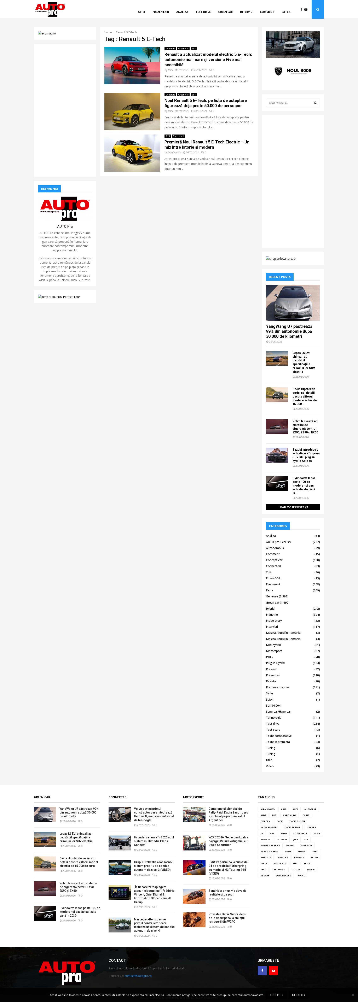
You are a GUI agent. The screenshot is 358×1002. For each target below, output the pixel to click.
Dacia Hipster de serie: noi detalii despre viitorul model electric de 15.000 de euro (78, 862)
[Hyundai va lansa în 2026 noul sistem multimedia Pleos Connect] (120, 843)
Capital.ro (289, 815)
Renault (299, 857)
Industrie (272, 615)
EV (261, 833)
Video (270, 766)
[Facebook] (302, 9)
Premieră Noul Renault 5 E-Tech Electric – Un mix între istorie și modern (206, 144)
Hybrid (270, 608)
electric (311, 827)
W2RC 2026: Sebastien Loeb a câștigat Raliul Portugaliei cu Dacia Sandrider (228, 841)
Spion (269, 699)
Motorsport (274, 651)
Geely (317, 833)
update (264, 875)
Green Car (42, 797)
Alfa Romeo (267, 809)
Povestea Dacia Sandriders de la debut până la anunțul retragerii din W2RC (227, 918)
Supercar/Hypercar (278, 711)
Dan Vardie (174, 152)
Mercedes (306, 845)
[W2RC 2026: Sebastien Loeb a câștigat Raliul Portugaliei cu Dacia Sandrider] (194, 843)
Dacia (280, 821)
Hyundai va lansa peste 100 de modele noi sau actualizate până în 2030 (79, 911)
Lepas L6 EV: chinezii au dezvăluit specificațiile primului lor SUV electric (76, 837)
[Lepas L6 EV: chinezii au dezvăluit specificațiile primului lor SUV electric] (277, 358)
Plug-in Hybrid (275, 663)
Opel (315, 851)
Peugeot (265, 857)
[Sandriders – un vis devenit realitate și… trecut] (194, 896)
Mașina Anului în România (283, 633)
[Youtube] (307, 9)
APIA (283, 809)
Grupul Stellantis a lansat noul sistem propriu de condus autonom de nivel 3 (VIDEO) (154, 865)
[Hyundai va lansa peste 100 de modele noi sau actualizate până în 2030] (277, 483)
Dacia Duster (298, 821)
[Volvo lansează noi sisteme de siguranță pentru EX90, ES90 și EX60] (277, 426)
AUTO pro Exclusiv (278, 542)
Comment (267, 12)
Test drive (203, 12)
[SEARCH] (315, 103)
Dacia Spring (292, 827)
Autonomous (275, 548)
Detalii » (298, 995)
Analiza (182, 12)
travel (311, 869)
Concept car (274, 560)
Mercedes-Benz (269, 851)
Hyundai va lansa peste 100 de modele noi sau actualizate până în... (304, 485)
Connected (273, 566)
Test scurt (273, 730)
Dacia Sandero (269, 827)
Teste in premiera (278, 742)
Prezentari (160, 12)
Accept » (276, 995)
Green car (225, 12)
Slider (269, 693)
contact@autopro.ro (138, 976)
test (263, 869)
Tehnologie (273, 717)
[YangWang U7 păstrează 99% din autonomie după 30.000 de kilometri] (293, 303)
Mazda (290, 845)
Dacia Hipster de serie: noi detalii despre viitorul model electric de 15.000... (305, 396)
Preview (271, 669)
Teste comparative (279, 736)
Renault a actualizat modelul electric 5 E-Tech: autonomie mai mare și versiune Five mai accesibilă (208, 59)
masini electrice (270, 845)
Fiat (272, 833)
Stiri (141, 12)
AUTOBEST (310, 809)
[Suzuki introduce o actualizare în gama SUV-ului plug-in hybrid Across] (277, 455)
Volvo (301, 875)
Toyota (295, 869)
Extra (286, 12)
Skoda (314, 857)
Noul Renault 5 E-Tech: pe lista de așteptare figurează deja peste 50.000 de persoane (205, 103)
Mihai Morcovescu (178, 70)
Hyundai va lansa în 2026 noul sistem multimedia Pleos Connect (154, 841)
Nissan (301, 851)
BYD (274, 815)
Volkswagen (283, 875)
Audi (295, 809)
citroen (265, 821)
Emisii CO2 (273, 578)
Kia (306, 839)
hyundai (265, 839)
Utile (269, 760)
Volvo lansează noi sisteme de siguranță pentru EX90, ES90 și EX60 (78, 887)
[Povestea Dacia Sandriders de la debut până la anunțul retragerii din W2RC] (194, 919)
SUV (295, 863)
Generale (170, 48)
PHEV (269, 657)
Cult (268, 572)
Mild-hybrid (273, 645)
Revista (271, 681)
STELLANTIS (280, 863)
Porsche (282, 857)
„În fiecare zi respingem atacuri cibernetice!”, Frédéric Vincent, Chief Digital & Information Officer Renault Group (154, 894)
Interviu (246, 12)
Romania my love (277, 687)
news (288, 851)
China (305, 815)
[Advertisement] (65, 110)
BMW (263, 815)
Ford (284, 833)
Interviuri (272, 627)
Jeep (295, 839)
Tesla (307, 863)
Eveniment (273, 584)
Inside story (274, 621)
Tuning (270, 748)
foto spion (300, 833)
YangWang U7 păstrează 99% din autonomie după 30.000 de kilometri (289, 331)
